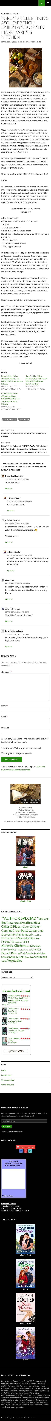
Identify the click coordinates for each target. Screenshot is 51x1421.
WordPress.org (7, 1084)
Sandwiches (39, 953)
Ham (37, 938)
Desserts (7, 934)
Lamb (28, 946)
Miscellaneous (8, 949)
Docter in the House (11, 1206)
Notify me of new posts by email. (17, 753)
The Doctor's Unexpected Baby (15, 1019)
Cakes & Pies (10, 926)
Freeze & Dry (36, 935)
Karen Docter (24, 42)
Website (5, 727)
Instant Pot (17, 942)
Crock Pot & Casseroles (27, 930)
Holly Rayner (13, 1013)
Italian (25, 941)
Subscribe (6, 1127)
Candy (26, 926)
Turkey (4, 961)
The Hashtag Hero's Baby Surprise (16, 1029)
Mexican (35, 945)
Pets (18, 954)
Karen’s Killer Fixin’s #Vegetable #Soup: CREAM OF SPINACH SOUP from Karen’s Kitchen (10, 398)
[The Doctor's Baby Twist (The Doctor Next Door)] (4, 1011)
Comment (6, 672)
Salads (29, 953)
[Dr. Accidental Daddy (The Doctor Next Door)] (4, 1041)
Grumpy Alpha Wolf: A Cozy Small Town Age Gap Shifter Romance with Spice (18, 999)
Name (4, 705)
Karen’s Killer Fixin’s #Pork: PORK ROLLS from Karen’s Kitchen (23, 433)
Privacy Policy (8, 1196)
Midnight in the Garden (12, 1208)
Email (4, 716)
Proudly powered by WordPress (24, 1418)
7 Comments (36, 42)
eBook (22, 1255)
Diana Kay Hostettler (14, 476)
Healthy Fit (7, 941)
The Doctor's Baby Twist (13, 1010)
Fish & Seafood (22, 934)
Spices (27, 957)
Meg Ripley (7, 1004)
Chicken (35, 926)
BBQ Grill (44, 918)
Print (29, 1255)
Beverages (14, 922)
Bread (23, 922)
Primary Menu (48, 3)
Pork (23, 953)
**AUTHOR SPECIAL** (19, 918)
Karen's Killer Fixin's (10, 14)
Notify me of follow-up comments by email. (22, 748)
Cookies (6, 930)
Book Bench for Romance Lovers (16, 1210)
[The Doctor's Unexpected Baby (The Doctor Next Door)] (4, 1021)
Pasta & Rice (9, 953)
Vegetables (14, 960)
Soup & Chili (24, 419)
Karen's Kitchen (10, 419)
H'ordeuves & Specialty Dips (18, 938)
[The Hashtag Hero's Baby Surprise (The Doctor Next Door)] (4, 1031)
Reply (10, 489)
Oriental (36, 949)
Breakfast (33, 922)
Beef (4, 922)
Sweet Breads (38, 956)
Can (20, 927)
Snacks (5, 956)
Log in (3, 1070)
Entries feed (6, 1075)
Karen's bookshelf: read (16, 991)
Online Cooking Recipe (23, 950)
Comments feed (7, 1080)
